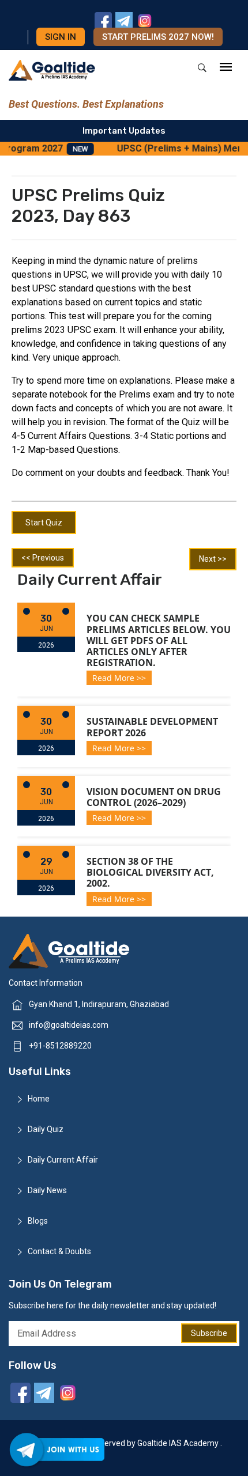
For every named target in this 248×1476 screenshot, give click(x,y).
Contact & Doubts (59, 1251)
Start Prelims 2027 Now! (158, 37)
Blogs (38, 1220)
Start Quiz (43, 522)
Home (39, 1098)
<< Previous (42, 557)
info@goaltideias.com (68, 1025)
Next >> (213, 558)
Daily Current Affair (63, 1159)
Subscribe (209, 1333)
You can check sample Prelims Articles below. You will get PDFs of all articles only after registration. (159, 640)
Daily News (47, 1190)
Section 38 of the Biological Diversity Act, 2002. (150, 872)
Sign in (60, 37)
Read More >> (119, 677)
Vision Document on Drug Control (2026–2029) (154, 797)
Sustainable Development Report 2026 (152, 727)
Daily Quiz (45, 1129)
